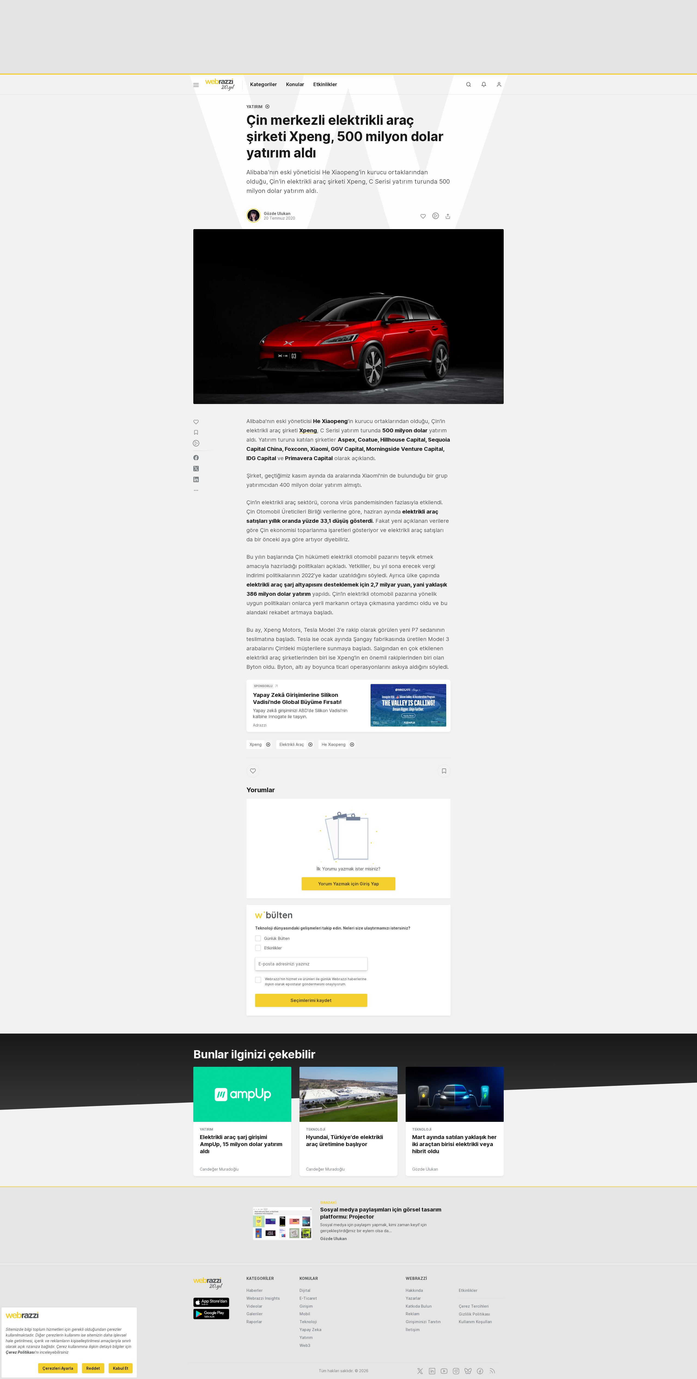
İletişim (413, 1329)
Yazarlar (413, 1298)
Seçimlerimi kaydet (311, 1000)
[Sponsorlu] (408, 705)
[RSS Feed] (491, 1370)
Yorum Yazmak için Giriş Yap (348, 883)
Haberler (254, 1290)
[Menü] (196, 86)
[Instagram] (455, 1370)
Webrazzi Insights (263, 1298)
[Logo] (220, 84)
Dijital (304, 1290)
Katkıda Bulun (419, 1306)
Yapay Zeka (310, 1329)
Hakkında (414, 1290)
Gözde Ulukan (425, 1169)
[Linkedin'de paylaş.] (196, 479)
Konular (295, 84)
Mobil (304, 1313)
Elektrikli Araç (292, 744)
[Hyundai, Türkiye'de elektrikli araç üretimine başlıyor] (348, 1094)
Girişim (306, 1306)
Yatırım (254, 106)
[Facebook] (479, 1370)
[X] (419, 1370)
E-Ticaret (308, 1298)
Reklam (413, 1313)
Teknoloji (315, 1129)
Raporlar (254, 1321)
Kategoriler (263, 84)
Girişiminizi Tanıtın (423, 1321)
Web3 (304, 1345)
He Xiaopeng (334, 744)
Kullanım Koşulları (475, 1321)
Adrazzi (260, 725)
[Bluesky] (467, 1370)
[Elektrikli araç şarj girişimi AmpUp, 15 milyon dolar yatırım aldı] (242, 1094)
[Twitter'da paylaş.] (196, 468)
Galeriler (254, 1313)
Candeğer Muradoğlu (219, 1169)
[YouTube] (443, 1370)
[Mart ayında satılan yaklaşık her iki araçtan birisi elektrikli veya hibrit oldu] (455, 1094)
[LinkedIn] (431, 1370)
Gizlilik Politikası (474, 1314)
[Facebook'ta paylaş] (196, 457)
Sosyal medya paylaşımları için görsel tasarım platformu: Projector (380, 1213)
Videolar (254, 1306)
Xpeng (256, 744)
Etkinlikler (325, 84)
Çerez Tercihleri (474, 1306)
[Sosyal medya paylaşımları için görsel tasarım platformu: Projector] (282, 1223)
